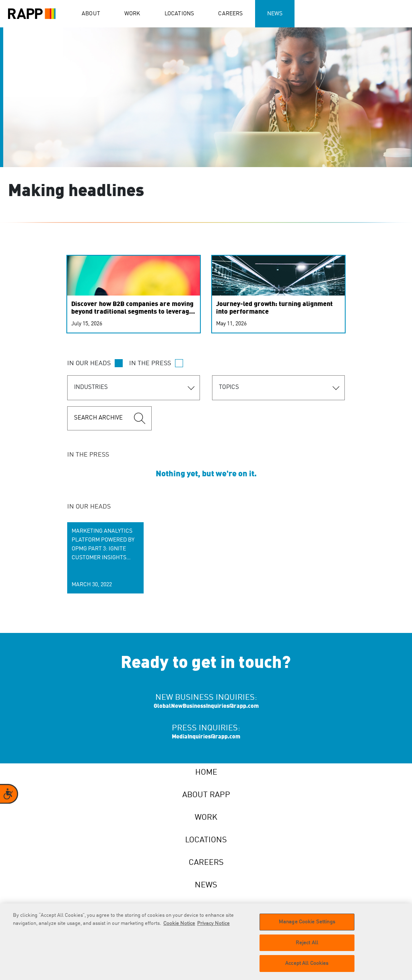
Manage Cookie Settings (307, 921)
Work (132, 14)
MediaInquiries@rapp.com (206, 737)
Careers (230, 14)
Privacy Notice (213, 923)
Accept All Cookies (306, 963)
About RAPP (206, 795)
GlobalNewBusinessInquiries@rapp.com (206, 706)
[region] (206, 942)
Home (206, 773)
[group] (105, 557)
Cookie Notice (179, 923)
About (91, 14)
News (275, 14)
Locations (179, 14)
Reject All (307, 942)
